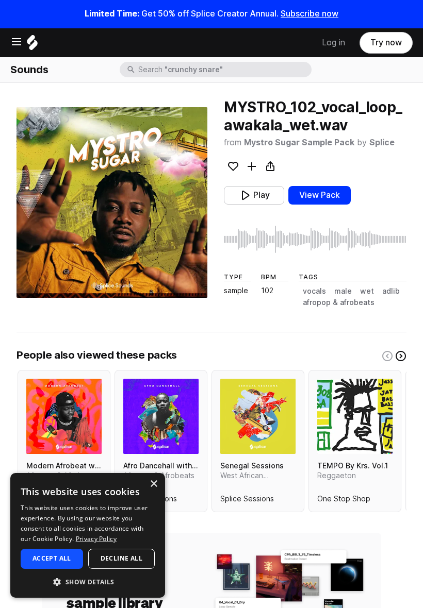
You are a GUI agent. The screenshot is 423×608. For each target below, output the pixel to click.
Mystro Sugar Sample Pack (299, 142)
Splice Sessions (247, 501)
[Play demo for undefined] (112, 202)
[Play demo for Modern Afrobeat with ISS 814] (64, 416)
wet (367, 291)
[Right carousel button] (401, 356)
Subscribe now (309, 14)
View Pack (319, 195)
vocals (314, 291)
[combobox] (224, 69)
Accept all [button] (51, 558)
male (343, 291)
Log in (333, 42)
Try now (386, 42)
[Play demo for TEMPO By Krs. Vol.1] (355, 416)
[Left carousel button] (387, 356)
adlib (391, 291)
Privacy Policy (96, 538)
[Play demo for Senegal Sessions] (258, 416)
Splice (382, 142)
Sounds (29, 69)
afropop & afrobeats (339, 302)
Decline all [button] (121, 558)
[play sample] (315, 239)
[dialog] (87, 535)
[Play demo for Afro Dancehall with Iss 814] (161, 416)
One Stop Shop (343, 501)
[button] (88, 581)
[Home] (32, 45)
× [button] (153, 484)
